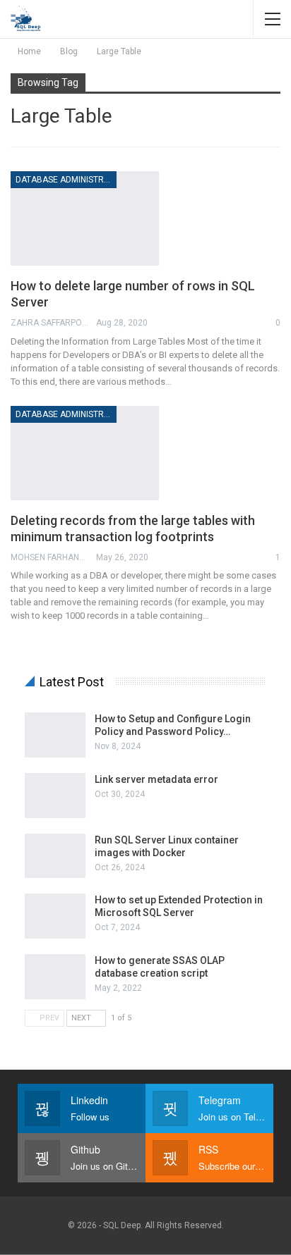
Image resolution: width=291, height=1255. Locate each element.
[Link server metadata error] (55, 795)
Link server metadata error (156, 779)
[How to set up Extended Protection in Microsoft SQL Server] (55, 916)
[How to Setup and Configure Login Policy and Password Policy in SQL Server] (55, 735)
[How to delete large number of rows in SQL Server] (85, 218)
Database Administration (66, 180)
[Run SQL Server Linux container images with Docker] (55, 856)
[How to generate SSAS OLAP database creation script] (55, 976)
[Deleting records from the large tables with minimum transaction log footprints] (85, 453)
